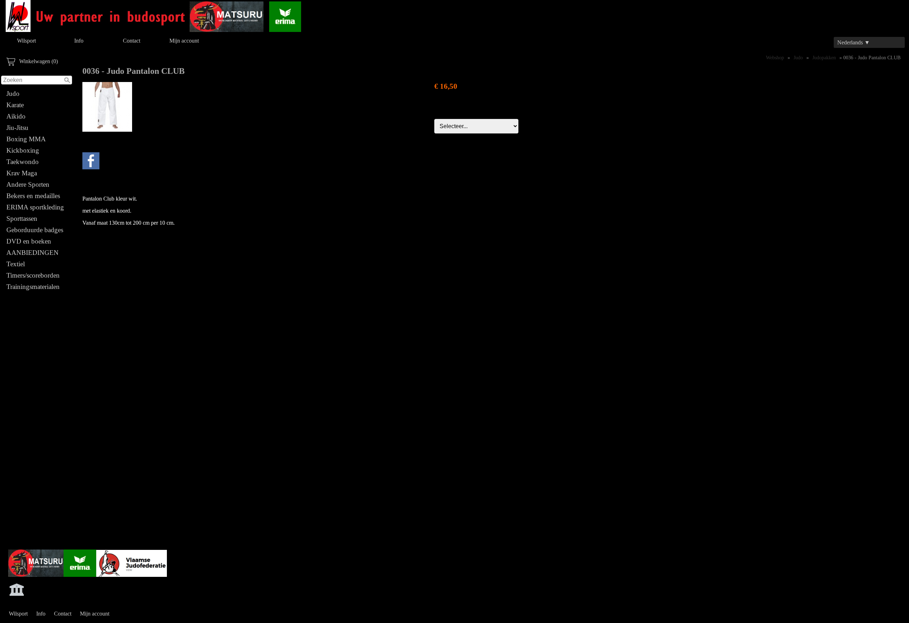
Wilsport (26, 41)
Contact (131, 41)
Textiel (15, 264)
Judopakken (824, 57)
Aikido (16, 116)
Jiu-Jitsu (17, 127)
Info (78, 41)
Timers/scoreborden (33, 275)
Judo (13, 93)
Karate (15, 105)
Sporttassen (21, 218)
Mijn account (184, 41)
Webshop (775, 57)
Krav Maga (21, 173)
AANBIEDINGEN (32, 252)
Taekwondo (22, 161)
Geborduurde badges (34, 230)
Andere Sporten (27, 184)
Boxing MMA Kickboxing (25, 144)
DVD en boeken (28, 241)
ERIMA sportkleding (35, 207)
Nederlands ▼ (853, 42)
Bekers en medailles (33, 196)
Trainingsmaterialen (33, 286)
